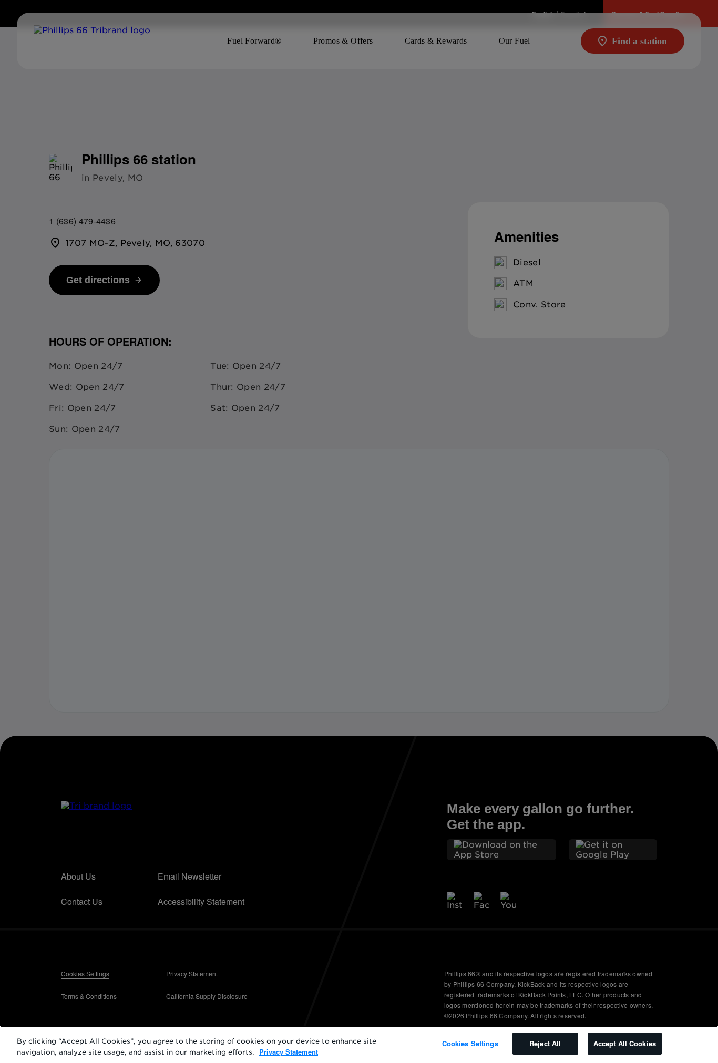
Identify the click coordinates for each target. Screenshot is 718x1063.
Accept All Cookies (624, 1043)
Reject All (545, 1043)
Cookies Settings (470, 1043)
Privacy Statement (288, 1052)
